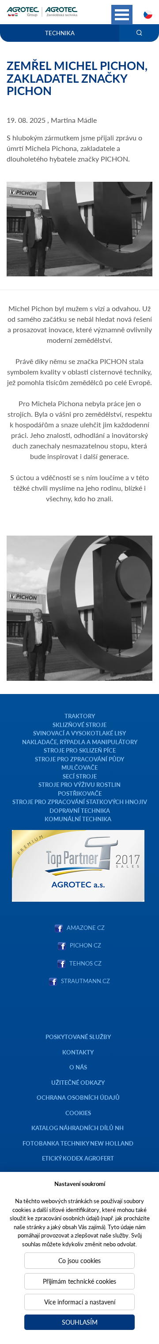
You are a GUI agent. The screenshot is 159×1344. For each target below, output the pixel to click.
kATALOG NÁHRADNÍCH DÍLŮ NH (78, 1128)
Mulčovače (79, 767)
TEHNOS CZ (84, 963)
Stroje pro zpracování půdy (79, 759)
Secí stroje (80, 776)
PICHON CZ (85, 945)
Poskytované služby (78, 1036)
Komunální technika (78, 819)
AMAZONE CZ (86, 927)
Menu (121, 15)
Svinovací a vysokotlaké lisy (79, 733)
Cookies (78, 1113)
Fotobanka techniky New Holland (78, 1143)
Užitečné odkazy (78, 1082)
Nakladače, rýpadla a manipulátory (79, 742)
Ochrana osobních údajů (78, 1097)
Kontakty (78, 1052)
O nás (78, 1067)
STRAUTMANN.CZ (85, 981)
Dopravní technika (79, 810)
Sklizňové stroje (79, 724)
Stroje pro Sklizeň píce (80, 750)
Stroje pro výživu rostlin (79, 784)
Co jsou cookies (79, 1260)
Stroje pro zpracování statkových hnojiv (79, 801)
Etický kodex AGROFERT (78, 1158)
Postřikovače (80, 793)
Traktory (79, 716)
